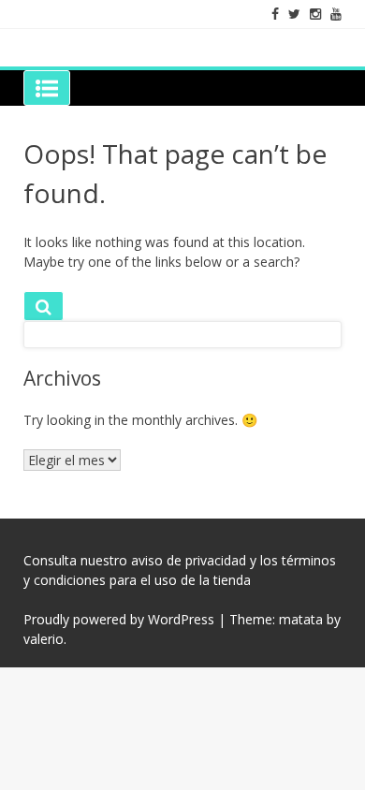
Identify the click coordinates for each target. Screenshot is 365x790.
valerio (43, 639)
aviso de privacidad (188, 560)
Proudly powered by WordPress (118, 619)
